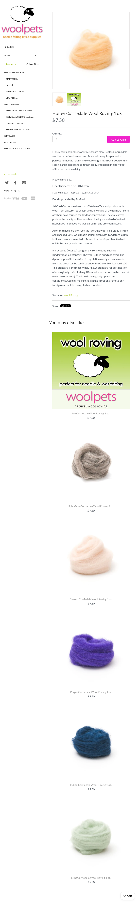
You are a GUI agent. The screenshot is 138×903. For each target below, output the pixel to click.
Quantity (57, 133)
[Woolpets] (22, 7)
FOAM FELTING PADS (14, 123)
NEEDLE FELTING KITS (14, 72)
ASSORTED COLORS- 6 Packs (18, 110)
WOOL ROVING (11, 104)
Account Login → (11, 174)
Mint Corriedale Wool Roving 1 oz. (91, 877)
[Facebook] (15, 182)
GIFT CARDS (9, 136)
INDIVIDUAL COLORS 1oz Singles (20, 117)
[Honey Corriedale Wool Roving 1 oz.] (91, 50)
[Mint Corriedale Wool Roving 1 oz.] (91, 798)
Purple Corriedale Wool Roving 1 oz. (91, 692)
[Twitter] (6, 182)
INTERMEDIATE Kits (14, 91)
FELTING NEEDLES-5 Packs (17, 129)
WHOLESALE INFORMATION (17, 148)
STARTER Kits (11, 79)
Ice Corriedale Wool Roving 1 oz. (91, 413)
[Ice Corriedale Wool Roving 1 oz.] (91, 334)
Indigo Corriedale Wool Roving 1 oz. (91, 784)
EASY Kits (9, 85)
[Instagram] (24, 182)
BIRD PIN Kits (11, 98)
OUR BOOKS (10, 142)
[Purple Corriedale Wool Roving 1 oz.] (91, 612)
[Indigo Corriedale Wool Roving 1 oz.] (91, 705)
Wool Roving (71, 295)
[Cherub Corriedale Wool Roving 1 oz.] (91, 519)
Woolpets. (15, 191)
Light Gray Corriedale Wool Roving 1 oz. (91, 506)
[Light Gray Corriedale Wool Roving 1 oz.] (91, 427)
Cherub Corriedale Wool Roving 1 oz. (91, 599)
